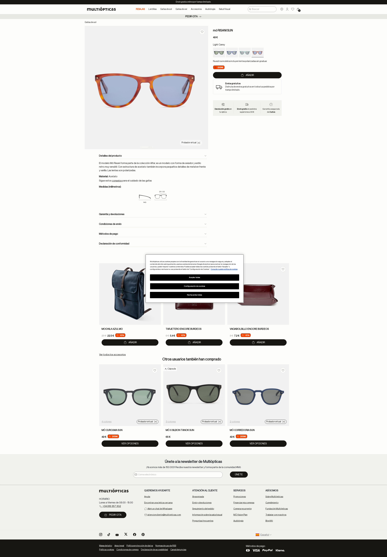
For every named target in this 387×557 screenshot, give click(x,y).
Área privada (198, 497)
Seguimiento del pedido (203, 509)
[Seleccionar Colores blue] (232, 52)
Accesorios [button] (196, 9)
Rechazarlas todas (194, 295)
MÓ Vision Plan (240, 515)
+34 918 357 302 (111, 506)
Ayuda (147, 497)
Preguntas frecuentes (202, 521)
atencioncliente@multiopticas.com (164, 515)
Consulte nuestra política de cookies (224, 269)
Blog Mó (269, 521)
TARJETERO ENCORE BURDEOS (184, 329)
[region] (194, 278)
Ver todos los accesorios (112, 354)
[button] (287, 9)
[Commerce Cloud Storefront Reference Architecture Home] (102, 9)
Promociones (239, 497)
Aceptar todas (194, 277)
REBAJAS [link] (140, 9)
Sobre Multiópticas (274, 497)
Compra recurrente (242, 509)
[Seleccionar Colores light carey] (258, 52)
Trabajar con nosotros (275, 515)
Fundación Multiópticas (276, 509)
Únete (239, 474)
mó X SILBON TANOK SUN (180, 430)
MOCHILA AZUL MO (112, 329)
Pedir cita (191, 16)
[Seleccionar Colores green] (245, 52)
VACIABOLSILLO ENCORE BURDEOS (249, 329)
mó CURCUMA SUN (112, 430)
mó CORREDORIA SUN (242, 430)
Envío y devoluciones (201, 503)
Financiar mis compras (243, 503)
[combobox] (262, 9)
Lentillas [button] (152, 9)
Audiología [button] (210, 9)
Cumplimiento (271, 503)
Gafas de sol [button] (166, 9)
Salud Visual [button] (224, 9)
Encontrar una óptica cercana (158, 503)
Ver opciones (130, 443)
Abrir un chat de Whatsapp (159, 509)
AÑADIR (132, 342)
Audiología (238, 521)
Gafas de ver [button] (181, 9)
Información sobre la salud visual (207, 515)
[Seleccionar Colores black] (219, 52)
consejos (117, 181)
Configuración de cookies (194, 286)
